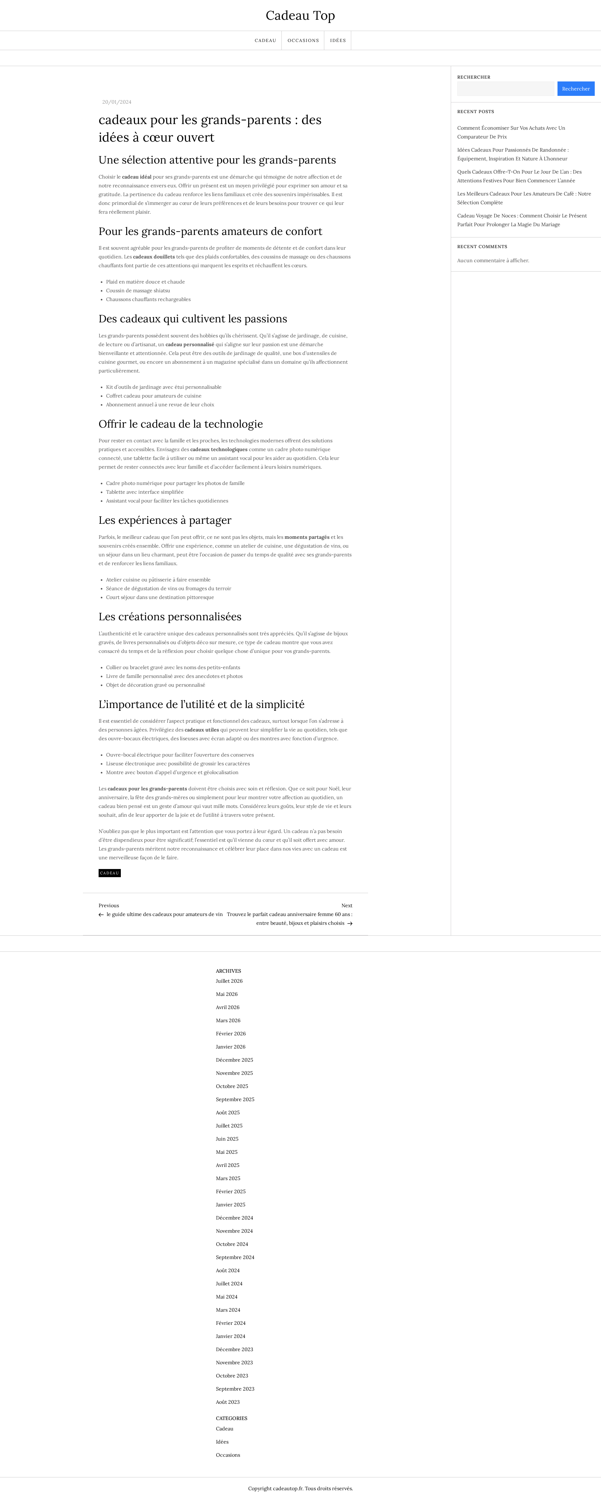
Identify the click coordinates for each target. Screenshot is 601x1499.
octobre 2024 (232, 1244)
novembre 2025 (234, 1073)
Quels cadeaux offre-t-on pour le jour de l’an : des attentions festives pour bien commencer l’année (519, 176)
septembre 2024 (235, 1257)
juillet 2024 (229, 1283)
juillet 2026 (229, 981)
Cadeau (266, 40)
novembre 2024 (234, 1231)
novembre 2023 (234, 1362)
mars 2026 (228, 1020)
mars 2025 (228, 1178)
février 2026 (231, 1033)
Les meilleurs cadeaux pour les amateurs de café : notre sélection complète (524, 198)
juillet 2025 (229, 1125)
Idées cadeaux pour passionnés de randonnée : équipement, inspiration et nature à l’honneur (513, 154)
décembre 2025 (234, 1060)
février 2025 (231, 1191)
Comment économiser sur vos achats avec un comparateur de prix (511, 132)
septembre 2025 (235, 1099)
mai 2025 (227, 1152)
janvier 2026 (230, 1047)
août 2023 (228, 1402)
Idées (338, 40)
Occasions (303, 40)
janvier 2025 (230, 1204)
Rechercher (474, 77)
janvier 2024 (230, 1336)
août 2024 (228, 1270)
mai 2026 (227, 994)
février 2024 (231, 1323)
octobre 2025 (232, 1086)
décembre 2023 (234, 1349)
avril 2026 (227, 1007)
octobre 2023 (232, 1375)
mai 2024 (227, 1296)
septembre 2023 (235, 1389)
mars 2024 (228, 1310)
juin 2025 (227, 1139)
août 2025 (228, 1112)
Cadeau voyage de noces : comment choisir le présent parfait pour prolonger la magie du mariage (522, 219)
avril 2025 (227, 1165)
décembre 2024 (234, 1218)
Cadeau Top (300, 15)
